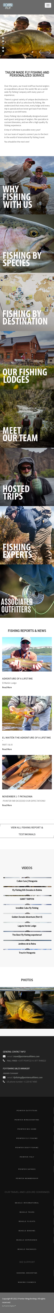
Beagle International (27, 1203)
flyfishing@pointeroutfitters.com (27, 1077)
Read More (7, 687)
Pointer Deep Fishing (27, 1147)
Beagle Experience (26, 1240)
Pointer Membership (27, 1178)
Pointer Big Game (27, 1129)
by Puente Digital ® (9, 1306)
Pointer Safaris (27, 1169)
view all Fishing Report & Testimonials (27, 831)
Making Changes (27, 1282)
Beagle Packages (27, 1249)
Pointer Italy (27, 1157)
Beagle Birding (27, 1231)
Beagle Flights (27, 1221)
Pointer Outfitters (27, 1110)
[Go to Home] (8, 8)
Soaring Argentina (27, 1273)
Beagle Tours (27, 1212)
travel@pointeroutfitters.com (26, 1056)
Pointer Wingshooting (27, 1120)
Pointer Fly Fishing (27, 1138)
